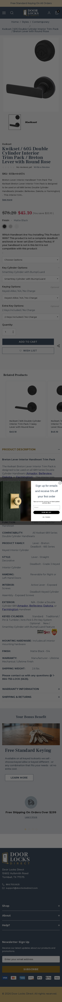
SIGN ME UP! (46, 512)
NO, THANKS (46, 517)
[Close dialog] (60, 483)
